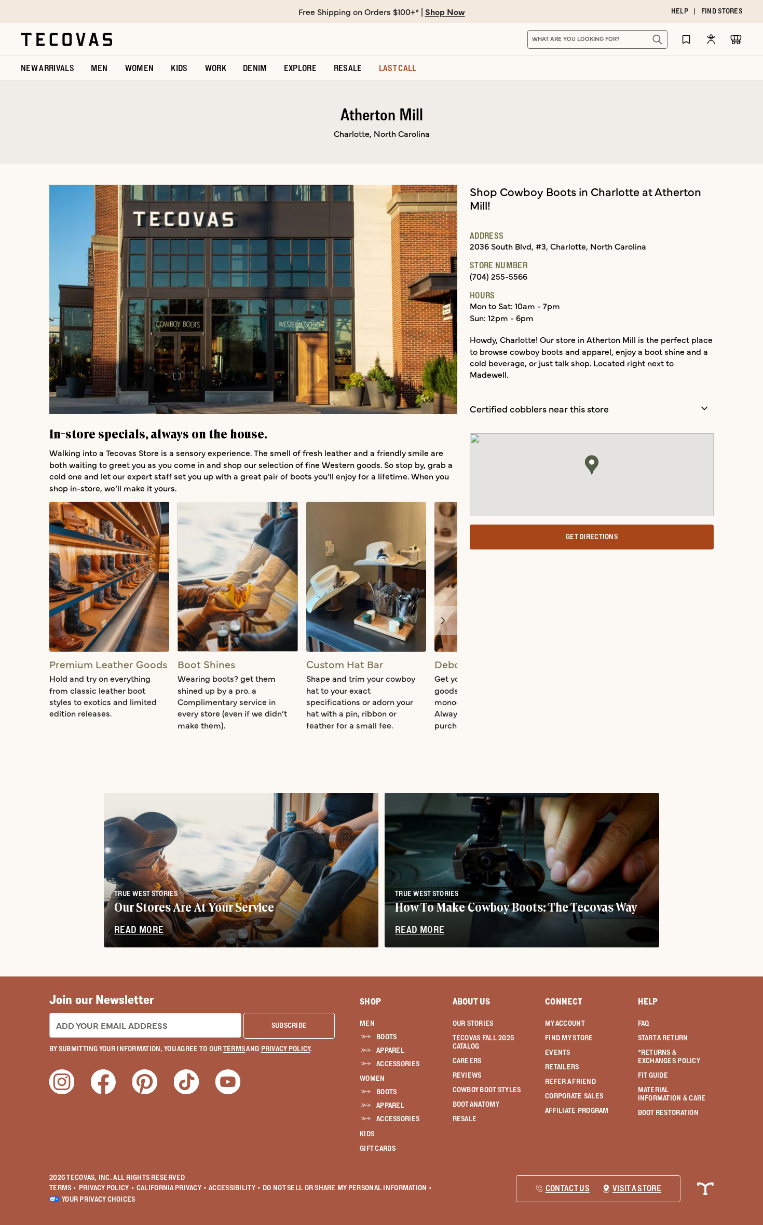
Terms (63, 1187)
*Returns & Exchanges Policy (669, 1056)
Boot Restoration (668, 1112)
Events (557, 1052)
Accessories (397, 1063)
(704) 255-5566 (498, 276)
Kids (367, 1134)
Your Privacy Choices (98, 1199)
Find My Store (569, 1038)
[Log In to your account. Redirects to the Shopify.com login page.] (711, 39)
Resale (465, 1118)
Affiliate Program (577, 1110)
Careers (467, 1060)
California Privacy (172, 1187)
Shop (370, 1001)
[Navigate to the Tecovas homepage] (66, 39)
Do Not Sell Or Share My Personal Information (347, 1187)
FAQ (643, 1023)
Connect (563, 1001)
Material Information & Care (672, 1093)
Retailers (562, 1067)
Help (648, 1001)
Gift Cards (378, 1148)
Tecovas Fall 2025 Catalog (483, 1042)
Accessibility (235, 1187)
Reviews (467, 1075)
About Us (472, 1001)
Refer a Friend (570, 1081)
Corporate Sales (574, 1096)
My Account (565, 1023)
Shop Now (445, 11)
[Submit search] (657, 39)
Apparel (390, 1050)
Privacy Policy (106, 1187)
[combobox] (586, 39)
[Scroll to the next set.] (442, 620)
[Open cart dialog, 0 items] (736, 39)
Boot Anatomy (476, 1104)
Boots (386, 1037)
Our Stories (473, 1023)
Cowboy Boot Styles (487, 1089)
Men (367, 1023)
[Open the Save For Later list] (686, 39)
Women (372, 1078)
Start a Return (663, 1038)
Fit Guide (653, 1075)
